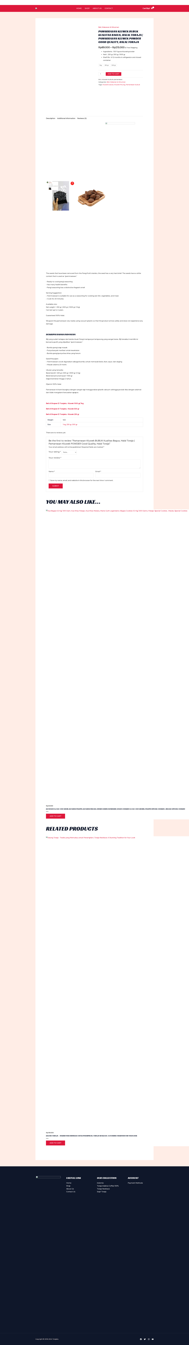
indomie (100, 1183)
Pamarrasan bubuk (133, 85)
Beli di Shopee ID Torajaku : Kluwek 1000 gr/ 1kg (65, 403)
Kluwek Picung (119, 85)
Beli (99, 27)
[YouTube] (153, 1339)
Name (52, 471)
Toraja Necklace (103, 1189)
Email (98, 471)
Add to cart (113, 74)
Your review (55, 458)
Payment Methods (135, 1183)
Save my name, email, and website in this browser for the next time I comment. (81, 480)
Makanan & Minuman (110, 27)
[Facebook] (141, 1339)
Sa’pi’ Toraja (101, 1192)
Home (79, 8)
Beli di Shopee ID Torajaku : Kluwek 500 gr (62, 409)
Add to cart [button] (55, 816)
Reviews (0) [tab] (82, 118)
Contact (109, 8)
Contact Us (70, 1192)
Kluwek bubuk (108, 85)
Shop (87, 8)
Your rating (55, 452)
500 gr (74, 424)
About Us (97, 8)
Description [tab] (50, 118)
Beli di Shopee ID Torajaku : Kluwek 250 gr (62, 414)
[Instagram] (149, 1339)
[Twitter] (145, 1339)
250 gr (69, 424)
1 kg (64, 424)
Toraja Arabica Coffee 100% (108, 1186)
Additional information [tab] (66, 118)
